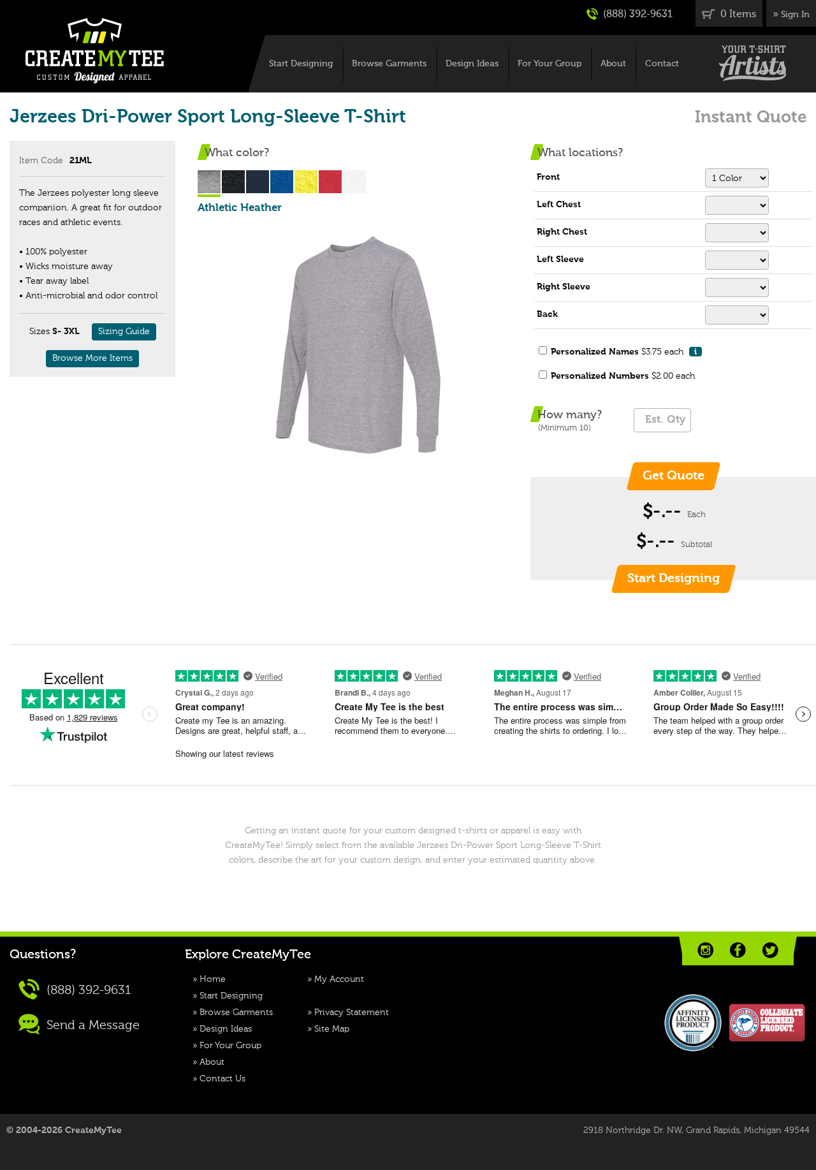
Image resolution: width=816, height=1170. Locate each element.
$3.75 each (624, 351)
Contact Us (222, 1078)
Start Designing (301, 63)
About (613, 63)
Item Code (41, 160)
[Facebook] (738, 950)
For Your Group (549, 63)
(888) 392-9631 (637, 15)
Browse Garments (389, 63)
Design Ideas (472, 63)
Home (213, 979)
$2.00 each (623, 376)
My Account (339, 979)
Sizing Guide (124, 331)
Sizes (39, 331)
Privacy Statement (351, 1012)
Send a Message (91, 1026)
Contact (662, 63)
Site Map (331, 1029)
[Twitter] (770, 950)
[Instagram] (705, 950)
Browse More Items (92, 358)
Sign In (795, 14)
